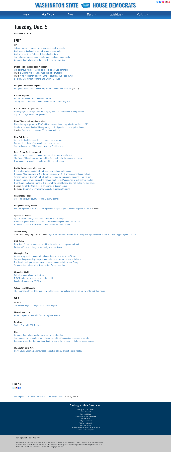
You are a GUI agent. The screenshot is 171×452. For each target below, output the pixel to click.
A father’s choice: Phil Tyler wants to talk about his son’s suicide (42, 225)
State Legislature (85, 414)
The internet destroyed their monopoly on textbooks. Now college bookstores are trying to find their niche (59, 291)
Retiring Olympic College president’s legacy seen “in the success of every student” (49, 112)
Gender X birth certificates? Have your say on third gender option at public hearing (50, 127)
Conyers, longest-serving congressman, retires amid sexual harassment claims (47, 259)
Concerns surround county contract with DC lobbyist (36, 199)
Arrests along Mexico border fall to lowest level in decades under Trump (45, 256)
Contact (141, 14)
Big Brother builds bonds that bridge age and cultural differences (42, 171)
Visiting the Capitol (85, 423)
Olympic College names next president (30, 115)
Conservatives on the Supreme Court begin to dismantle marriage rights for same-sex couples (54, 341)
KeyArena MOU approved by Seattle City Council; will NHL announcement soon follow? (52, 174)
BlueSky (157, 2)
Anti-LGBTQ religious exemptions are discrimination (44, 186)
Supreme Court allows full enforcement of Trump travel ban (39, 60)
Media (90, 14)
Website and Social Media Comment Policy (85, 428)
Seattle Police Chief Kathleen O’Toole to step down (36, 54)
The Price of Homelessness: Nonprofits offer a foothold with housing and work (48, 158)
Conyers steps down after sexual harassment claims (36, 143)
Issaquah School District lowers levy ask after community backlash (42, 89)
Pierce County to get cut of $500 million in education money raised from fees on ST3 (51, 124)
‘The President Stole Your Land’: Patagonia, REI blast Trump (46, 76)
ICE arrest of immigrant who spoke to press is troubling (46, 189)
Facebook (160, 2)
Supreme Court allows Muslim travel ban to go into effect (38, 335)
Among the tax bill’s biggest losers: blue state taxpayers (38, 140)
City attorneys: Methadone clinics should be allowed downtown (41, 70)
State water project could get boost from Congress (35, 306)
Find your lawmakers (85, 421)
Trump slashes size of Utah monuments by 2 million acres (39, 146)
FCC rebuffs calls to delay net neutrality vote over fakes (38, 247)
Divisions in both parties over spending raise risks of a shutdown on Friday (46, 262)
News (70, 14)
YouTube (168, 2)
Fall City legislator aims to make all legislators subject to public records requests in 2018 (52, 209)
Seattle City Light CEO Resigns (27, 325)
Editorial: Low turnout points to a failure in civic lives (37, 79)
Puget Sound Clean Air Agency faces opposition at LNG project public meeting (48, 351)
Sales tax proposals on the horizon (29, 275)
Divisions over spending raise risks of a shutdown (41, 73)
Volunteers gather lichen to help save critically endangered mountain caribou (47, 222)
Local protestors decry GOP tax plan (29, 281)
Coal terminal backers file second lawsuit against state (37, 51)
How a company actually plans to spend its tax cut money (39, 161)
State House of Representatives (85, 416)
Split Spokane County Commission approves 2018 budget (39, 219)
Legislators (115, 14)
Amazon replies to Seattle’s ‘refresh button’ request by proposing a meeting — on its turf (52, 177)
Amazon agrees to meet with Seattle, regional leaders (37, 316)
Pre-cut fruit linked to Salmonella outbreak (32, 99)
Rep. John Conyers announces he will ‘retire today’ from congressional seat (46, 244)
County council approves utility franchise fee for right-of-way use (42, 102)
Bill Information (85, 425)
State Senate (85, 419)
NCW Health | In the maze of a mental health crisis (36, 278)
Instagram (163, 2)
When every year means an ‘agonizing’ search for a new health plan (43, 155)
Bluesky (13, 388)
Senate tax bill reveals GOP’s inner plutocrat (41, 130)
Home (26, 14)
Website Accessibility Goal (85, 430)
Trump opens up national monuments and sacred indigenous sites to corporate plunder (51, 338)
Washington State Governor (85, 410)
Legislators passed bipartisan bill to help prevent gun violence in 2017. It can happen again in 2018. (92, 235)
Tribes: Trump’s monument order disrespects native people (39, 48)
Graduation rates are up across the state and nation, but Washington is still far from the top (53, 180)
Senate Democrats (86, 412)
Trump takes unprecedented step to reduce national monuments (42, 57)
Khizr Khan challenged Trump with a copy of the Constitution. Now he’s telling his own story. (54, 183)
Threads (166, 2)
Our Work (47, 14)
